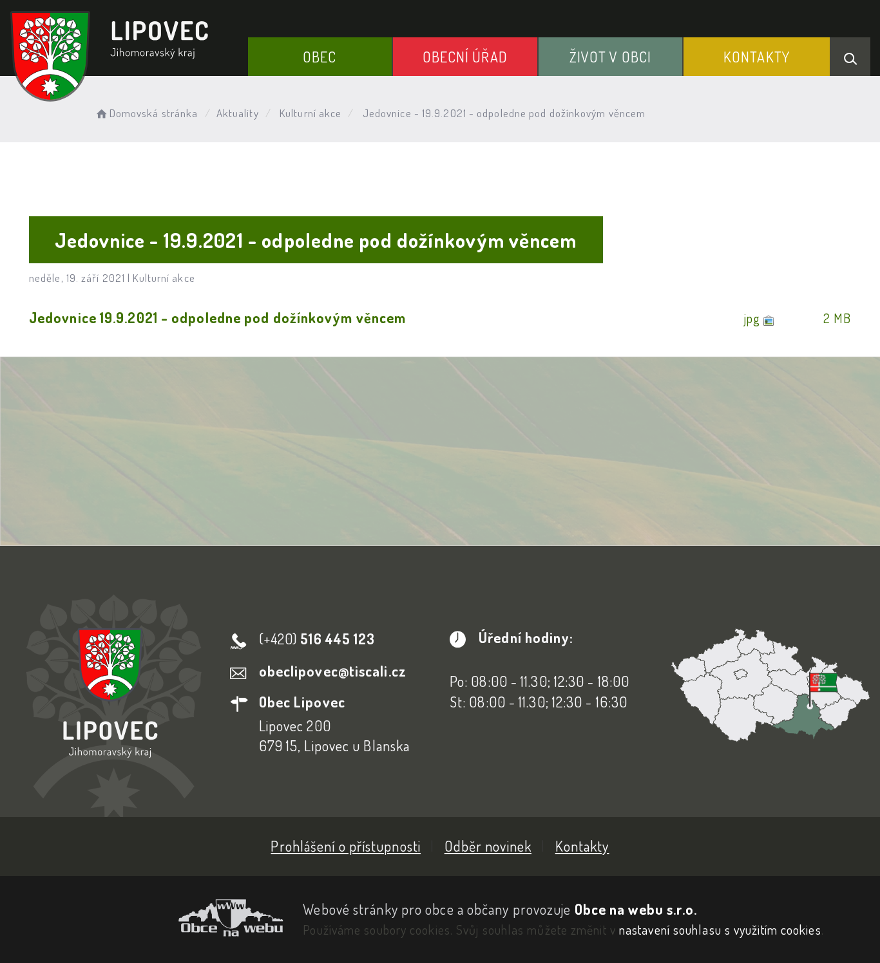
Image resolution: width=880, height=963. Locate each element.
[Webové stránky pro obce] (146, 918)
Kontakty (756, 57)
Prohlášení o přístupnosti (346, 846)
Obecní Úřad (465, 57)
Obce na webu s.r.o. (636, 909)
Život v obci (610, 57)
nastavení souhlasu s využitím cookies (720, 929)
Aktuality (237, 113)
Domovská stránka (154, 113)
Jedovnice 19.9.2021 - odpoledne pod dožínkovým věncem (217, 317)
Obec (319, 57)
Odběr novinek (488, 846)
